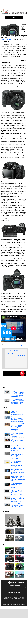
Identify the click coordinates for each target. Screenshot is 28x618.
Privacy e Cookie (12, 587)
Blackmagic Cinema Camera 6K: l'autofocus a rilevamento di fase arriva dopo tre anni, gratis (17, 492)
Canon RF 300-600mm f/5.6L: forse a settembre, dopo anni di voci (17, 505)
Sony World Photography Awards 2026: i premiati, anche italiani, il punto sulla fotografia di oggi (17, 401)
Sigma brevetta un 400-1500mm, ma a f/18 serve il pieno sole (17, 435)
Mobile (18, 592)
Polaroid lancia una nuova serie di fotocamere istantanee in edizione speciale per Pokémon (17, 463)
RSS (14, 589)
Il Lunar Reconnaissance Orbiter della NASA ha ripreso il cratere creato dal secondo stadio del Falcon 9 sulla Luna (17, 455)
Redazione (9, 589)
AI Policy (19, 587)
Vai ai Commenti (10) (21, 355)
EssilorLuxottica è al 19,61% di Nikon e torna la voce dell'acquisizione (17, 413)
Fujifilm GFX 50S (14, 350)
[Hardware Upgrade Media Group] (15, 586)
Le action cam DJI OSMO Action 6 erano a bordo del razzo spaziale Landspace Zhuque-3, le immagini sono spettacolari (18, 427)
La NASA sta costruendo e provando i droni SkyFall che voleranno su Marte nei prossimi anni (18, 478)
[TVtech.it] (21, 583)
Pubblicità (24, 587)
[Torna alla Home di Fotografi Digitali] (14, 13)
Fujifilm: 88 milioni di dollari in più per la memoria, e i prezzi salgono (16, 485)
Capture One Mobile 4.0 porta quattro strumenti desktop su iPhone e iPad (17, 441)
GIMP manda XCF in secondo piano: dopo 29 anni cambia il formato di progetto (17, 471)
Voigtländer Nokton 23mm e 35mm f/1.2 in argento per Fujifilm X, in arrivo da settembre (17, 448)
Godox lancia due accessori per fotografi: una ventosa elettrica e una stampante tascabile (17, 419)
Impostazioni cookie (20, 589)
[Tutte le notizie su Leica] (14, 376)
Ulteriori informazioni (21, 598)
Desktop (10, 592)
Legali (6, 587)
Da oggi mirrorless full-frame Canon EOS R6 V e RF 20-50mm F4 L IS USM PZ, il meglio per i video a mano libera (17, 393)
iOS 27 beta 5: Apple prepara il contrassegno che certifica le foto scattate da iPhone (17, 499)
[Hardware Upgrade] (12, 583)
